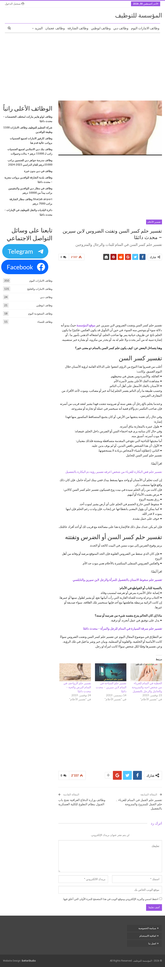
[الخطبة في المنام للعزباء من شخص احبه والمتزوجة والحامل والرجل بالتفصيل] (146, 672)
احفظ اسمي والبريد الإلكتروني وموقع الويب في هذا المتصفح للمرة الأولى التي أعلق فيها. (110, 899)
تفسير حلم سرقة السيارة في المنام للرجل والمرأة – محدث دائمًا (122, 628)
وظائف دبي (120, 28)
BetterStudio (29, 960)
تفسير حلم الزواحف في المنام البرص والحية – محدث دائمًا (77, 687)
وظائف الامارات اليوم (145, 28)
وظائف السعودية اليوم (40, 313)
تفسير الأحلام (154, 222)
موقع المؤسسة (85, 325)
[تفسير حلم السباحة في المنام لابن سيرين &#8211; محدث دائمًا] (111, 672)
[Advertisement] (82, 65)
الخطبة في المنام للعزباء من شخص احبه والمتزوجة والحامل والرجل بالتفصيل (147, 687)
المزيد (39, 28)
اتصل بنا (152, 943)
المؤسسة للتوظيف (138, 15)
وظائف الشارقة (77, 28)
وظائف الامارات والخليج (39, 288)
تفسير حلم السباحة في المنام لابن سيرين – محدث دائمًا (111, 687)
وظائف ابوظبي (101, 28)
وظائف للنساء (44, 321)
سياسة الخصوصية (147, 928)
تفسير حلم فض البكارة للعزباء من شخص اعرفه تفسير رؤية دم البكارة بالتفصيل (113, 471)
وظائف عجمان (55, 28)
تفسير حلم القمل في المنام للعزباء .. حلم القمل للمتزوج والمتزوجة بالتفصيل (139, 804)
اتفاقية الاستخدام (147, 935)
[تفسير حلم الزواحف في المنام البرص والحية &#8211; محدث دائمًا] (75, 672)
